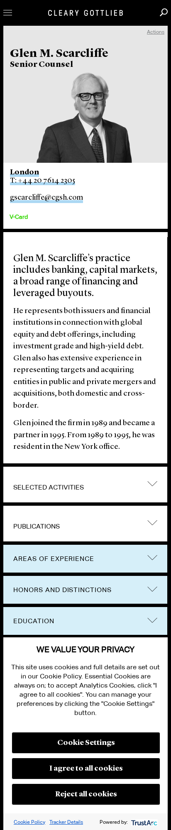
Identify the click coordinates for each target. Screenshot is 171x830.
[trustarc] (143, 822)
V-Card (19, 216)
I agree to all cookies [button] (86, 768)
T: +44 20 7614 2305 (42, 180)
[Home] (85, 13)
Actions (155, 32)
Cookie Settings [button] (86, 743)
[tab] (85, 484)
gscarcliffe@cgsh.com (46, 197)
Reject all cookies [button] (86, 794)
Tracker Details (66, 822)
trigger (152, 522)
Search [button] (164, 12)
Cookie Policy (29, 822)
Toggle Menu (7, 12)
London (24, 172)
